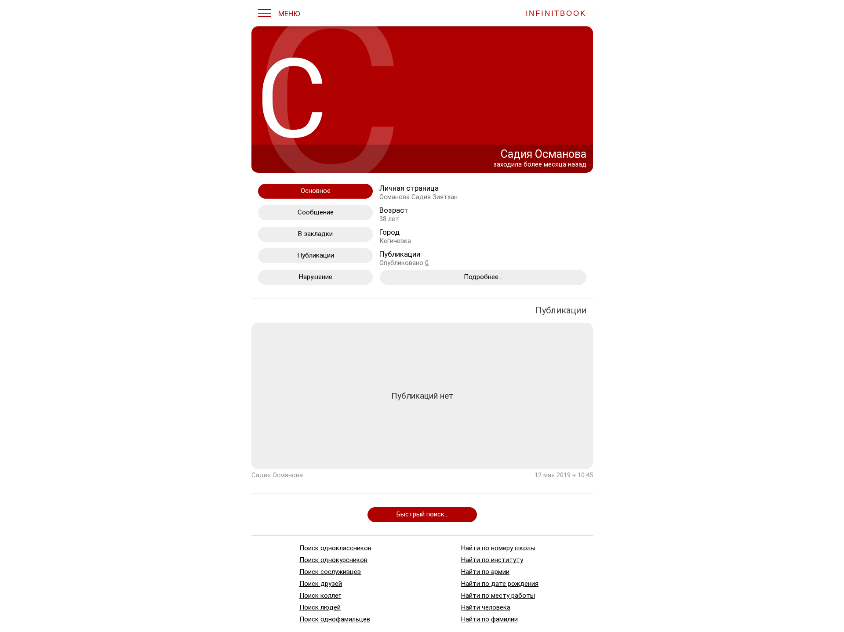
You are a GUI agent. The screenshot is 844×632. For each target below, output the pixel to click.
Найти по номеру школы (498, 548)
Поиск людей (320, 607)
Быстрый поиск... (422, 514)
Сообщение (315, 212)
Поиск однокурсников (333, 560)
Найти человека (485, 607)
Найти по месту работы (498, 595)
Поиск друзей (320, 584)
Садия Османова (277, 475)
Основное (315, 191)
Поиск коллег (320, 595)
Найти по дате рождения (499, 584)
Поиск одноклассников (335, 548)
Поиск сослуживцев (330, 572)
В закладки (315, 234)
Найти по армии (485, 572)
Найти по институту (492, 560)
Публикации (315, 255)
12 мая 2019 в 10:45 (564, 475)
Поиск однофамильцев (334, 619)
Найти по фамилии (489, 619)
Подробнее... (482, 277)
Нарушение (315, 277)
